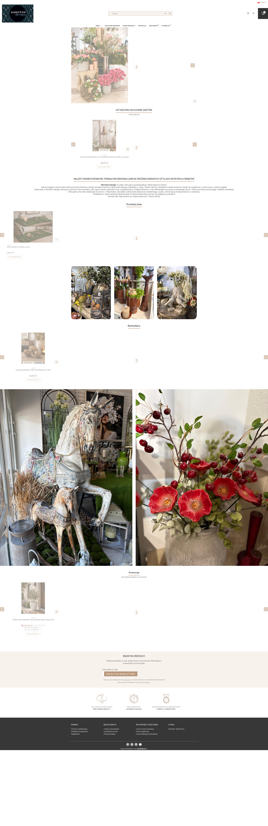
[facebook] (127, 744)
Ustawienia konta (110, 731)
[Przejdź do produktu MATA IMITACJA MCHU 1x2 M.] (33, 227)
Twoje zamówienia (111, 729)
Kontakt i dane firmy (176, 729)
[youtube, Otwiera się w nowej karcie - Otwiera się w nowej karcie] (140, 744)
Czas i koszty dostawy (145, 729)
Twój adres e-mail (110, 669)
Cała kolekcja (134, 114)
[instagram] (132, 744)
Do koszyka (104, 167)
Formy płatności (142, 731)
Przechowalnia (109, 734)
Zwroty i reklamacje (79, 729)
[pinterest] (136, 744)
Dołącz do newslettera (120, 674)
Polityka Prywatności (79, 731)
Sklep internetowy (133, 749)
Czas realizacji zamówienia (146, 734)
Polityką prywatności (143, 682)
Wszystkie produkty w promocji (134, 577)
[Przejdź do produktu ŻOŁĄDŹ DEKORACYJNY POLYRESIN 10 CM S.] (33, 348)
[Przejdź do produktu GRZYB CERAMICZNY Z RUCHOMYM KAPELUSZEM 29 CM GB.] (104, 135)
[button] (170, 13)
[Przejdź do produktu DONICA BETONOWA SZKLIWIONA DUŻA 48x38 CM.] (33, 598)
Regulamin (127, 680)
